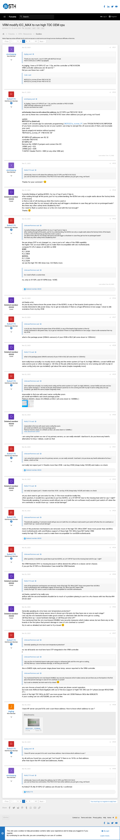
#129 (114, 374)
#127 (114, 317)
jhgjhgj (11, 711)
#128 (114, 345)
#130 (114, 415)
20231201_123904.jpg (33, 729)
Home (109, 817)
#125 (114, 219)
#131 (114, 447)
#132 (114, 479)
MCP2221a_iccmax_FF (73, 124)
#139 (114, 742)
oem (33, 28)
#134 (114, 547)
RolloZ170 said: (29, 170)
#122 (114, 92)
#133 (114, 510)
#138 (114, 705)
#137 (114, 633)
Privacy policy (97, 817)
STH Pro (5, 817)
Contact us (76, 817)
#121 (114, 47)
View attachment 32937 (32, 431)
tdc (38, 28)
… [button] (14, 41)
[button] (4, 16)
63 (36, 41)
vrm (42, 28)
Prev (7, 41)
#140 (114, 768)
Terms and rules (86, 817)
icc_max (27, 28)
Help (104, 817)
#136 (114, 607)
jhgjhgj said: (28, 54)
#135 (114, 574)
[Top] (113, 817)
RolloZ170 (7, 28)
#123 (114, 163)
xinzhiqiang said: (29, 99)
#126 (114, 298)
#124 (114, 190)
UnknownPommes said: (31, 225)
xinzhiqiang (11, 54)
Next (41, 41)
